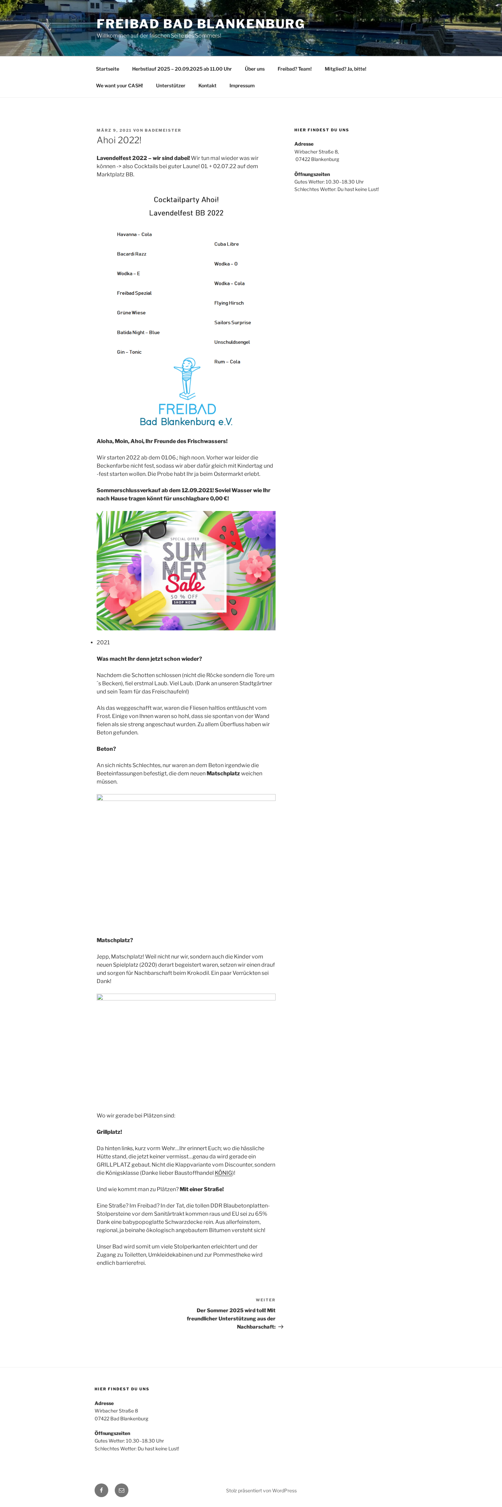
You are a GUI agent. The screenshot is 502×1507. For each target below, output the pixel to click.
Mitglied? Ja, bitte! (345, 69)
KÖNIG (223, 1173)
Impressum (242, 85)
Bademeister (163, 130)
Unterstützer (170, 85)
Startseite (107, 69)
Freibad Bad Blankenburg (201, 23)
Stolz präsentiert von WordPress (261, 1490)
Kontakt (207, 85)
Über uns (255, 69)
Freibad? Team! (295, 69)
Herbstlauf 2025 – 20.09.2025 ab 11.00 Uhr (182, 69)
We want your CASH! (119, 85)
